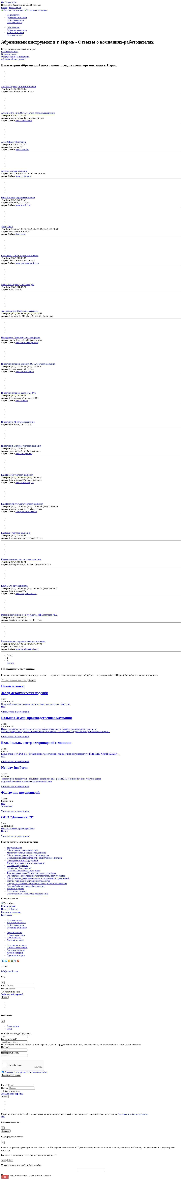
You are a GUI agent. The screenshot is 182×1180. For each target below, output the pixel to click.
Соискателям (13, 15)
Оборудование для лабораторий (22, 850)
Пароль (4, 988)
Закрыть (5, 1131)
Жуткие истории (15, 953)
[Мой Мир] (12, 961)
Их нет (4, 831)
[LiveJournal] (15, 961)
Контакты (6, 915)
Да (3, 1160)
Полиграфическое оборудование (22, 860)
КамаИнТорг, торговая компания (17, 475)
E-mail (4, 985)
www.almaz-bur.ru (23, 120)
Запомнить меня (12, 991)
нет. (3, 756)
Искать (32, 680)
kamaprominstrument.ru (26, 511)
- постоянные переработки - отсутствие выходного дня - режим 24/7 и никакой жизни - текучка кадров (51, 779)
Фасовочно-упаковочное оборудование (26, 863)
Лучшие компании (16, 935)
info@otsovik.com (9, 971)
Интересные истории (17, 947)
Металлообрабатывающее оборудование (26, 852)
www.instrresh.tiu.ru (24, 371)
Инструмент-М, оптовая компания (18, 422)
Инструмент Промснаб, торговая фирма (20, 337)
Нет (3, 706)
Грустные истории (16, 955)
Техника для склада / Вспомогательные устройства (31, 873)
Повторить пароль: (10, 1053)
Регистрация (15, 7)
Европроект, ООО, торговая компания (19, 255)
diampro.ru (20, 234)
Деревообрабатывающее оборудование (26, 886)
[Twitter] (6, 961)
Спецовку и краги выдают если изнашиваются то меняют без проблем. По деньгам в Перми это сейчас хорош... (55, 731)
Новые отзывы (14, 937)
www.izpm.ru (21, 400)
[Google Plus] (18, 961)
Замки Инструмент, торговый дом (17, 284)
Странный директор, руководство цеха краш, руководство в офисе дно (35, 704)
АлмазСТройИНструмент (13, 142)
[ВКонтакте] (3, 961)
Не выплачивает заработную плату (18, 828)
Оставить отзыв (14, 22)
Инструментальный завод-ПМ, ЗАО (18, 393)
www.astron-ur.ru (23, 176)
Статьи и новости (11, 912)
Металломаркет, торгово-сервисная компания (23, 641)
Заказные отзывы (15, 940)
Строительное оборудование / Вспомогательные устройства (36, 876)
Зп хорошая (6, 806)
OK (3, 1116)
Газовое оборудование (17, 865)
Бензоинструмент (15, 888)
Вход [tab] (9, 1028)
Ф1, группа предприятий (20, 792)
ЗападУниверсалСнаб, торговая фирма (20, 311)
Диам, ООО (7, 226)
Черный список (14, 932)
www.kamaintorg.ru (24, 482)
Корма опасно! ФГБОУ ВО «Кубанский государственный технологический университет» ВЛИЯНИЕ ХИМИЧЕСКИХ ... (60, 754)
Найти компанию (15, 20)
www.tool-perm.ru (23, 453)
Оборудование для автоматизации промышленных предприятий (38, 878)
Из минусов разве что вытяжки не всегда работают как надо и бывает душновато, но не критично (48, 729)
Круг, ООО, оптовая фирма (14, 586)
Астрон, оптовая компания (14, 171)
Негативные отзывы (17, 945)
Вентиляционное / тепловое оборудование (27, 893)
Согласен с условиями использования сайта (26, 1072)
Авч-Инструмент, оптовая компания (18, 86)
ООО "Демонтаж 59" (17, 817)
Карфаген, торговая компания (15, 533)
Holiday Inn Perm (14, 767)
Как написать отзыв (16, 922)
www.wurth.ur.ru (23, 205)
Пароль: (5, 1047)
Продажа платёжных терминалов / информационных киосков (37, 883)
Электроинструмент (16, 891)
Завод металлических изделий (24, 693)
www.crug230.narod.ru (26, 593)
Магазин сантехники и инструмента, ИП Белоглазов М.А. (29, 615)
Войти (4, 7)
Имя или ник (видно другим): (16, 1033)
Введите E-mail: (9, 1039)
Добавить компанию (17, 17)
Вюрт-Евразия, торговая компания (18, 197)
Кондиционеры (14, 847)
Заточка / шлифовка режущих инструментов (28, 881)
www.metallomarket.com (26, 649)
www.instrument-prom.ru (26, 342)
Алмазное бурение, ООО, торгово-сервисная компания (28, 113)
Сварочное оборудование (19, 868)
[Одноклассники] (9, 961)
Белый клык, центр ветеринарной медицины (36, 743)
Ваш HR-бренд (9, 909)
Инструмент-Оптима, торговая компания (21, 446)
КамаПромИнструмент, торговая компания (22, 504)
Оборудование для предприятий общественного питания (34, 858)
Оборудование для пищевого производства (28, 855)
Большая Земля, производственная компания (36, 718)
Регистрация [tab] (13, 1026)
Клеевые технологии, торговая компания (21, 559)
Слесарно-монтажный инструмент (23, 870)
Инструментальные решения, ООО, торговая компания (28, 364)
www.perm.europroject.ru (27, 263)
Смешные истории (16, 950)
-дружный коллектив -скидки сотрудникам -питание (26, 781)
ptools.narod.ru (22, 149)
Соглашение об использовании (133, 1114)
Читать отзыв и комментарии (15, 712)
